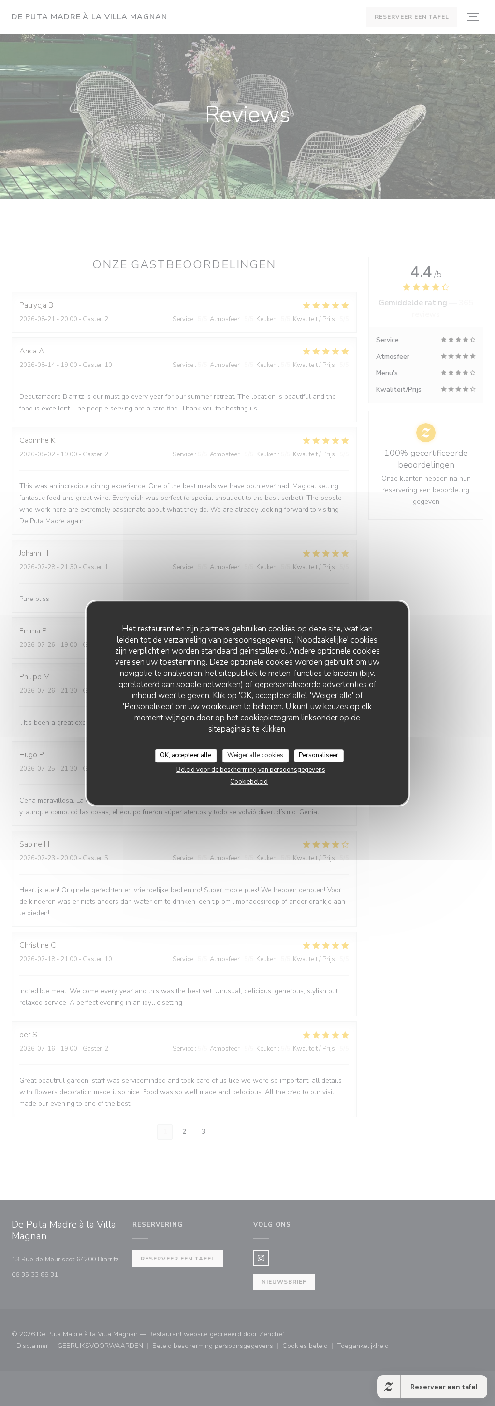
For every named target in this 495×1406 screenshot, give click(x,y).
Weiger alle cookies (255, 755)
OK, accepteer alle (185, 755)
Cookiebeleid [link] (249, 781)
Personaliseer (318, 755)
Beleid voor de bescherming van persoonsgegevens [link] (250, 769)
